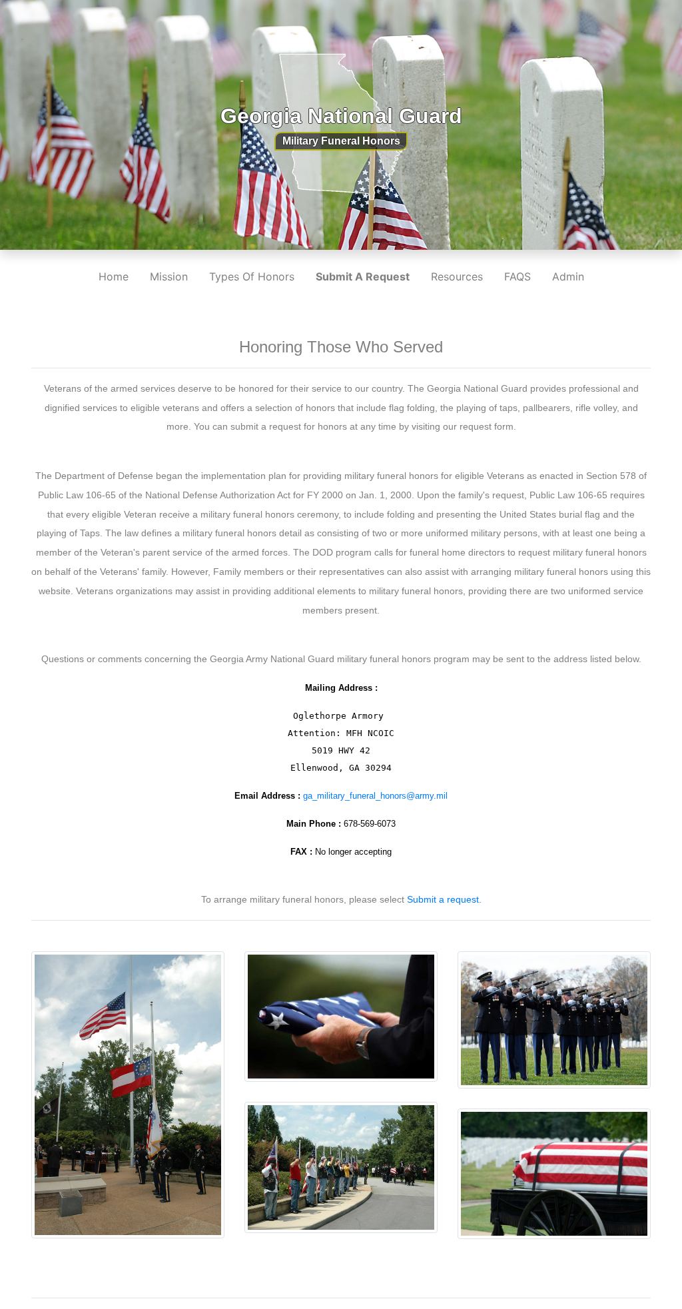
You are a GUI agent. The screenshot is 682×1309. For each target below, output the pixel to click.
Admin (568, 276)
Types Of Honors (251, 276)
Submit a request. (444, 899)
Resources (457, 276)
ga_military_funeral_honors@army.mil (375, 796)
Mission (169, 276)
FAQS (517, 276)
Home (114, 276)
